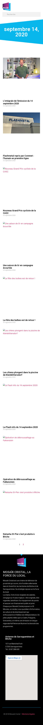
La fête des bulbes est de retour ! (19, 320)
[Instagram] (28, 719)
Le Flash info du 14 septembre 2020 (20, 427)
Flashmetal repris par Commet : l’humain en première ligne (18, 157)
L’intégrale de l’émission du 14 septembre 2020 (18, 102)
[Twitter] (24, 719)
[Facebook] (14, 719)
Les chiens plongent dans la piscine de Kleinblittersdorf (20, 373)
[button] (38, 5)
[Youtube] (19, 719)
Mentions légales (28, 714)
